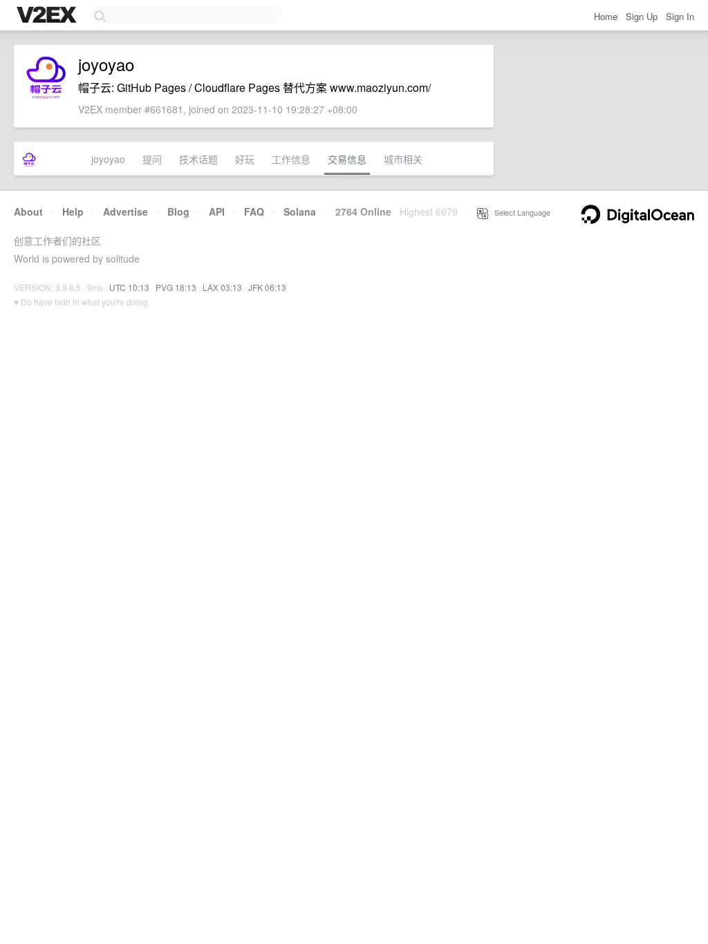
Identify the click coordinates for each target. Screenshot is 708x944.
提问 (152, 159)
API (217, 211)
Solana (299, 211)
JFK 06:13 (267, 287)
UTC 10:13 (129, 287)
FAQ (254, 211)
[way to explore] (48, 16)
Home (605, 16)
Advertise (125, 211)
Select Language (519, 212)
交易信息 (347, 159)
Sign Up (642, 16)
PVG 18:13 (176, 287)
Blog (178, 211)
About (28, 211)
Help (73, 211)
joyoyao (108, 159)
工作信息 (291, 159)
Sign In (680, 16)
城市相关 (403, 159)
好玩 (244, 159)
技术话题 (198, 159)
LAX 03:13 (222, 287)
